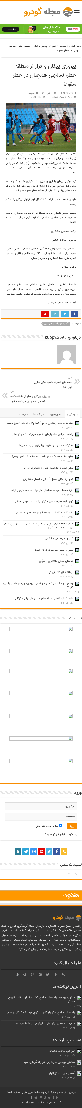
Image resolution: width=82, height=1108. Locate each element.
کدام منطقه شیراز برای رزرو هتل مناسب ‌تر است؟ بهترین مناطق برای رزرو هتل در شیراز (38, 525)
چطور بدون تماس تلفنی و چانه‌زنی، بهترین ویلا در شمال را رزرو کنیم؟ (38, 585)
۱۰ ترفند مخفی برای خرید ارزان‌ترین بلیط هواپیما (46, 445)
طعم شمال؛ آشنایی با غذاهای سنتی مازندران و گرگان (44, 598)
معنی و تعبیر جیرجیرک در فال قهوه (54, 550)
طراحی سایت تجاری (62, 1051)
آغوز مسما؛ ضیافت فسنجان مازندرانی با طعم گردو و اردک (42, 490)
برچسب (23, 414)
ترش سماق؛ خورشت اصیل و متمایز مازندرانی (48, 468)
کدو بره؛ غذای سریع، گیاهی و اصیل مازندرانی (48, 479)
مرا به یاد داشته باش (47, 826)
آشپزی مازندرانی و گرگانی (59, 538)
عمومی (62, 46)
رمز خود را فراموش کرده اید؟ (61, 834)
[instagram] (33, 851)
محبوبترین (55, 414)
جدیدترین (72, 414)
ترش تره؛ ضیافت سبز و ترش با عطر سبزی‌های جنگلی (43, 501)
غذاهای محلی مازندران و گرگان (56, 561)
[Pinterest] (41, 851)
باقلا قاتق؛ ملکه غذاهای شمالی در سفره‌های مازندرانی (44, 512)
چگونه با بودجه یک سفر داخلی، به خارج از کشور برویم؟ (42, 456)
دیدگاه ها (38, 414)
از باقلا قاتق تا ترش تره (60, 572)
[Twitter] (49, 851)
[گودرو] (41, 12)
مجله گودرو (75, 46)
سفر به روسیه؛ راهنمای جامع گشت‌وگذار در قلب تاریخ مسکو (40, 423)
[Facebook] (56, 851)
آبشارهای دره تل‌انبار (62, 1073)
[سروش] (18, 850)
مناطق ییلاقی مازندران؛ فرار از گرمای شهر (49, 1062)
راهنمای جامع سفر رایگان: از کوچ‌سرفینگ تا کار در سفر (43, 434)
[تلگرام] (25, 851)
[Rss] (64, 851)
